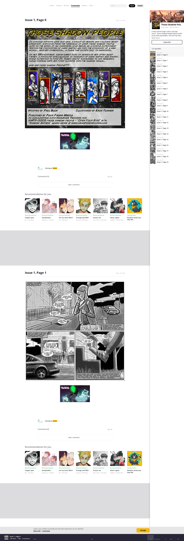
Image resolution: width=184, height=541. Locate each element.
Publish (140, 6)
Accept (143, 530)
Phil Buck (48, 168)
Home (52, 5)
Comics (59, 5)
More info (37, 531)
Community (75, 5)
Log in (132, 6)
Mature (84, 5)
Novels (66, 5)
